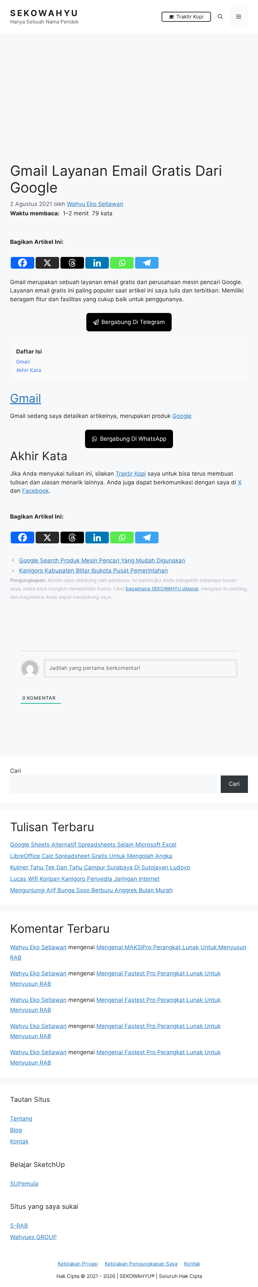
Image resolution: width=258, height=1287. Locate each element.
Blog (16, 1130)
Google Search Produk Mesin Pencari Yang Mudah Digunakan (102, 560)
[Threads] (72, 258)
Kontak (19, 1141)
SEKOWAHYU (44, 13)
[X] (47, 258)
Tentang (21, 1118)
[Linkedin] (97, 258)
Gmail (25, 398)
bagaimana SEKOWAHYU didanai (162, 588)
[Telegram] (147, 258)
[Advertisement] (129, 84)
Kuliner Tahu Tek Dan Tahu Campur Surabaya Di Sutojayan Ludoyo (100, 867)
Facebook (35, 490)
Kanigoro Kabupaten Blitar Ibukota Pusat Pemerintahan (93, 570)
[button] (220, 17)
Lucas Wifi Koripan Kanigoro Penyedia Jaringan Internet (85, 878)
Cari (15, 770)
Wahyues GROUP (33, 1237)
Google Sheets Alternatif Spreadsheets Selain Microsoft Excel (93, 844)
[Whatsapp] (122, 258)
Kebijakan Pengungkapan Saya (141, 1264)
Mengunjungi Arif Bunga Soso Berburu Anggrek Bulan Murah (91, 890)
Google (181, 416)
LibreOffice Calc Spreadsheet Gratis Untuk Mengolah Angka (91, 856)
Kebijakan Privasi (78, 1264)
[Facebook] (22, 258)
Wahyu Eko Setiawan (38, 947)
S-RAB (19, 1225)
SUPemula (24, 1183)
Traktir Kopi (131, 473)
